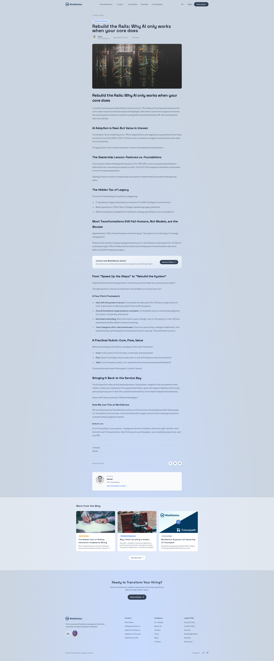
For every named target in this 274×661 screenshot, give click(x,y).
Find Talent (144, 4)
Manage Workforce (132, 626)
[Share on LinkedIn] (175, 463)
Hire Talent (129, 622)
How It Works (132, 4)
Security (187, 630)
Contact (157, 641)
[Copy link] (180, 463)
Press (156, 634)
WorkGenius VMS (131, 638)
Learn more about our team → (117, 486)
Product (120, 4)
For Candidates (157, 4)
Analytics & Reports (132, 630)
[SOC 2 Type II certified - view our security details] (74, 633)
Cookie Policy (189, 626)
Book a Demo (201, 4)
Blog (156, 638)
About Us (158, 626)
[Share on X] (170, 463)
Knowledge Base (191, 634)
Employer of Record (133, 634)
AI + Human (158, 622)
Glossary (187, 638)
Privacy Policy (189, 622)
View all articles (136, 558)
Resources (188, 641)
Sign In (190, 4)
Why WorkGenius (106, 4)
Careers (157, 630)
